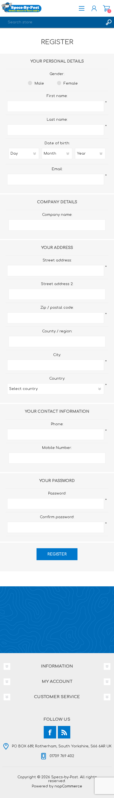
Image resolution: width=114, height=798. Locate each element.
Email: (57, 169)
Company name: (57, 215)
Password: (57, 493)
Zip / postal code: (57, 308)
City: (57, 355)
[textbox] (51, 22)
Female (71, 83)
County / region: (57, 331)
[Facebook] (50, 732)
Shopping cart (106, 8)
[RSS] (64, 732)
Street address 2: (57, 284)
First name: (57, 96)
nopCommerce (68, 786)
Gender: (57, 74)
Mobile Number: (57, 448)
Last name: (57, 120)
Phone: (57, 424)
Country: (57, 379)
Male (39, 83)
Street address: (57, 260)
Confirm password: (57, 517)
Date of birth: (57, 143)
